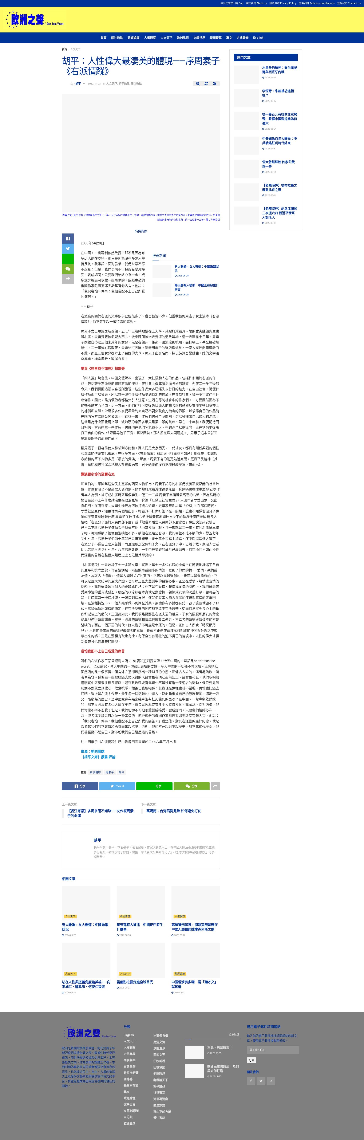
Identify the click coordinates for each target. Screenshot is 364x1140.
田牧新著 (159, 1061)
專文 (229, 37)
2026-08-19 (270, 223)
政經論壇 (133, 37)
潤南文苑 (159, 1054)
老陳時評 (159, 1073)
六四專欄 (129, 1054)
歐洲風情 (183, 37)
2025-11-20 (215, 1076)
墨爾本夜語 (131, 1085)
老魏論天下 (160, 1080)
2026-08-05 (215, 1053)
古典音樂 (243, 37)
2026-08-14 (270, 195)
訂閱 (251, 1060)
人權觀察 (150, 37)
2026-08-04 (270, 128)
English (258, 37)
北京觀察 (129, 1060)
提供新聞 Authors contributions (317, 3)
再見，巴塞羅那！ (220, 1048)
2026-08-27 (70, 992)
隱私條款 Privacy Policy (282, 3)
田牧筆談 (159, 1067)
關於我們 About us (256, 3)
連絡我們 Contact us (349, 3)
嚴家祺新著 (131, 1072)
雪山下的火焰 (162, 1111)
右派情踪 (95, 772)
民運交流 (159, 1042)
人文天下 (166, 37)
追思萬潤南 (160, 1099)
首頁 (104, 37)
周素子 (110, 772)
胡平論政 (124, 83)
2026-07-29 (270, 77)
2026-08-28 (183, 275)
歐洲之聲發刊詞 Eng (232, 3)
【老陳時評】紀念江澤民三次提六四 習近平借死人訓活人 (279, 213)
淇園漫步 (159, 1048)
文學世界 (199, 37)
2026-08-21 (270, 172)
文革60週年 (131, 1110)
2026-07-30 (270, 148)
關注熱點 (117, 37)
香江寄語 (159, 1118)
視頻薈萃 (216, 37)
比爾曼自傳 (160, 1035)
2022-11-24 (94, 83)
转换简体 (141, 231)
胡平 (78, 83)
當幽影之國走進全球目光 (135, 982)
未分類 (128, 1117)
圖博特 (128, 1079)
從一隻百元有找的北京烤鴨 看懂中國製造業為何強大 (279, 119)
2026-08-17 (270, 101)
